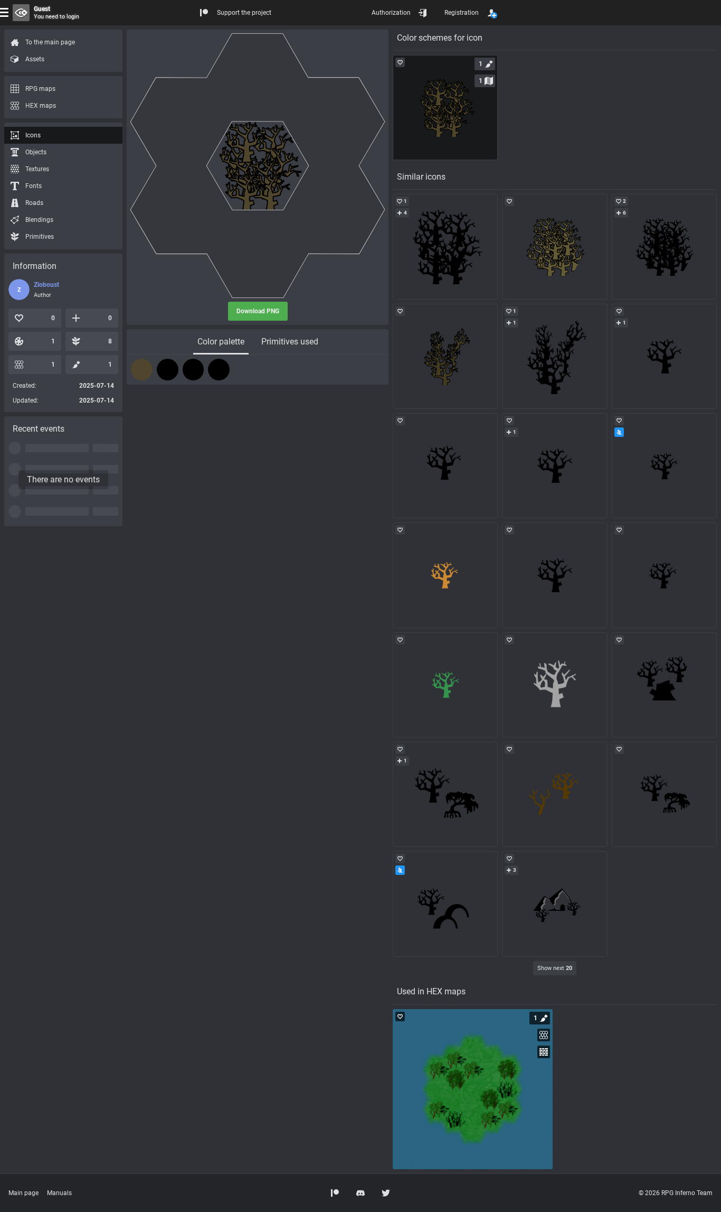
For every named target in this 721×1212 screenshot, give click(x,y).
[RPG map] (473, 1089)
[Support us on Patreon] (335, 1193)
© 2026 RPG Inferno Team (676, 1193)
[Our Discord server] (360, 1193)
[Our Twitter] (385, 1193)
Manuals (59, 1193)
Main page (23, 1193)
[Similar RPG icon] (445, 246)
